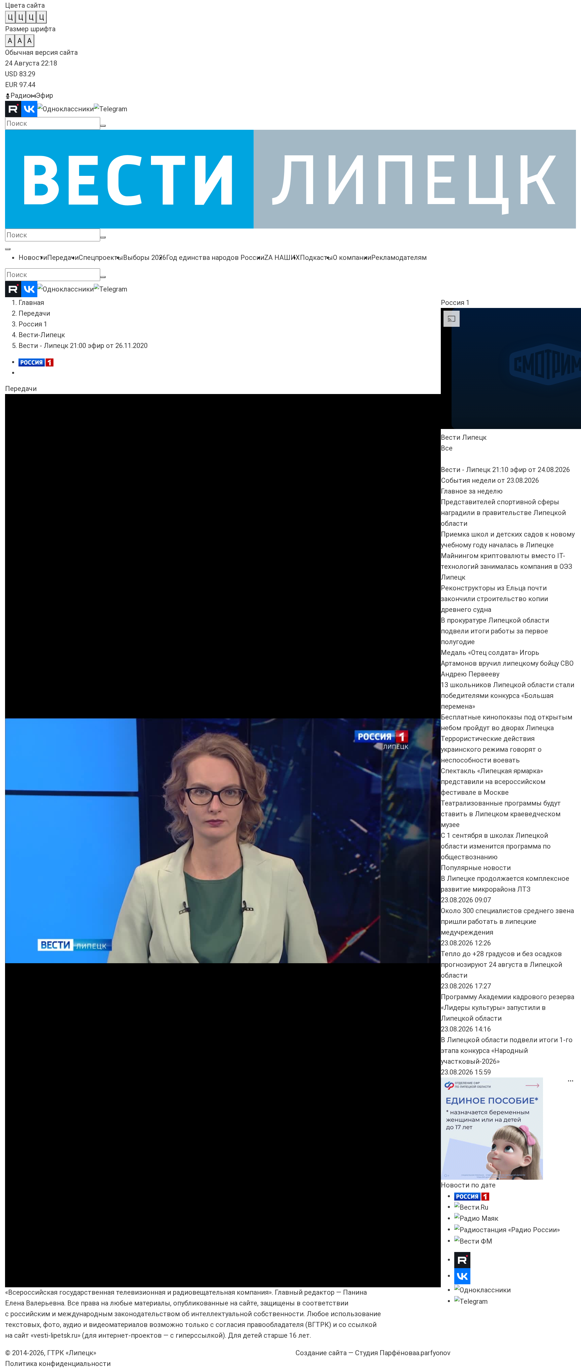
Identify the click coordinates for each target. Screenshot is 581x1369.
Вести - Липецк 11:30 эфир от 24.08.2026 (214, 437)
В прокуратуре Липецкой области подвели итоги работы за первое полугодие (495, 631)
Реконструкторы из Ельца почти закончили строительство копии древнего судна (494, 599)
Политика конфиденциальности (58, 1364)
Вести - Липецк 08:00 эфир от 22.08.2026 (69, 469)
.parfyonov (433, 1353)
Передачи (34, 313)
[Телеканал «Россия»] (471, 1196)
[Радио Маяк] (476, 1218)
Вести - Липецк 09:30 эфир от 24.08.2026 (360, 437)
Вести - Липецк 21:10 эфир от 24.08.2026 (69, 437)
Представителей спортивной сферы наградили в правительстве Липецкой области (503, 512)
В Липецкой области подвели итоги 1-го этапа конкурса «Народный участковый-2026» (507, 1050)
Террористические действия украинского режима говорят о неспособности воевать (491, 749)
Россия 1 (32, 324)
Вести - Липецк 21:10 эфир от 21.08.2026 (214, 469)
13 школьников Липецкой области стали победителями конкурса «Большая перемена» (507, 695)
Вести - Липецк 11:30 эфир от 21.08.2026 (360, 469)
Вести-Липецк (41, 335)
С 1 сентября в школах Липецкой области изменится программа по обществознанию (496, 846)
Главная (31, 303)
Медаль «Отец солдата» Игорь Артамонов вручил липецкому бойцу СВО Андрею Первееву (507, 663)
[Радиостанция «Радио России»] (507, 1229)
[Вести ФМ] (473, 1241)
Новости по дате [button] (468, 1185)
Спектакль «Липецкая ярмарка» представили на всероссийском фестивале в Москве (493, 781)
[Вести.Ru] (471, 1207)
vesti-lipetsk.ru (55, 1335)
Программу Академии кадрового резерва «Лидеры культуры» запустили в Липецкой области (507, 1007)
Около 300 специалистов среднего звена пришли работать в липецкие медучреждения (507, 921)
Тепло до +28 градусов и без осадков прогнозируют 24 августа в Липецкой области (501, 964)
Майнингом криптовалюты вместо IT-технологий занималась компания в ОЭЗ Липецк (506, 566)
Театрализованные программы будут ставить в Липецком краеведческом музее (501, 814)
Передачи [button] (21, 389)
